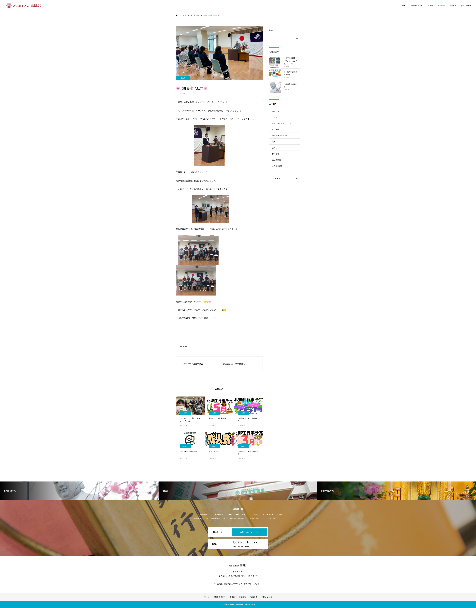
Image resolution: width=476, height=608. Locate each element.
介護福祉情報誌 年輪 (280, 136)
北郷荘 (183, 78)
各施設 (430, 6)
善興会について (417, 6)
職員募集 (452, 6)
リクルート (276, 129)
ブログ (274, 117)
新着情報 (441, 6)
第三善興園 (276, 160)
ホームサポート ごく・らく (282, 123)
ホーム (404, 6)
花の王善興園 (277, 166)
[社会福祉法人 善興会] (24, 5)
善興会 (274, 148)
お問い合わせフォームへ (249, 532)
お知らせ (275, 111)
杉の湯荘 (275, 154)
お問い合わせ (466, 6)
